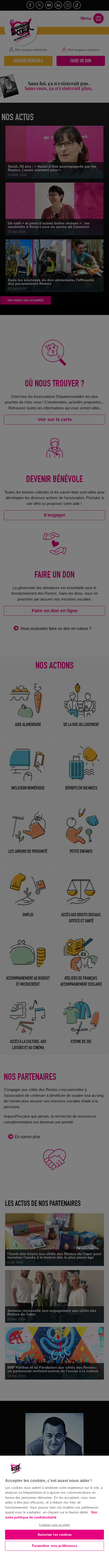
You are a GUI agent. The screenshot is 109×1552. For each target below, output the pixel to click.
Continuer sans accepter (54, 1524)
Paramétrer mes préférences (54, 1546)
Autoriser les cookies (54, 1535)
